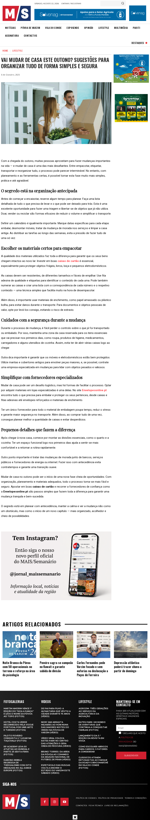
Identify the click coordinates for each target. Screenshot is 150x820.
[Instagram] (54, 802)
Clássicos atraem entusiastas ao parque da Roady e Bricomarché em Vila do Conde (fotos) (93, 762)
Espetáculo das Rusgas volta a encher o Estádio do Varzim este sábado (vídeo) (55, 769)
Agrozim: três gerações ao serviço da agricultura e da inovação (93, 712)
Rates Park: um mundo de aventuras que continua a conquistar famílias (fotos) (93, 726)
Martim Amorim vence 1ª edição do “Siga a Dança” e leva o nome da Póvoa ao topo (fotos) (19, 712)
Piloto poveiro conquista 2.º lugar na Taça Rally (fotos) (17, 738)
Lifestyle (17, 50)
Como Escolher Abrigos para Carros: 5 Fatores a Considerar (93, 749)
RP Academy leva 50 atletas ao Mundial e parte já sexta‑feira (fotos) (16, 750)
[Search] (122, 3)
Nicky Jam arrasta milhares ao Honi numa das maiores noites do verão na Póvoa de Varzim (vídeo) (55, 727)
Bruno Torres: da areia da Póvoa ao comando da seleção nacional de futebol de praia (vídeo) (55, 755)
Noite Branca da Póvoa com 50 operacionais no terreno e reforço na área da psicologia (19, 669)
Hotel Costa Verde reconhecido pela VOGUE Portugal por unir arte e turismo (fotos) (18, 726)
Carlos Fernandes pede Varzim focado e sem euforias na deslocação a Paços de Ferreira (92, 669)
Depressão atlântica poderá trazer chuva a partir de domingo (127, 667)
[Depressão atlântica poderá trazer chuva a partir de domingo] (130, 644)
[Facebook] (45, 802)
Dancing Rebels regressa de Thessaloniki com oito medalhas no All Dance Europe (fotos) (17, 765)
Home (5, 50)
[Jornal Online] (17, 13)
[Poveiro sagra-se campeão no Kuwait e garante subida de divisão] (56, 644)
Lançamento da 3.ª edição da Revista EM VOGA (91, 738)
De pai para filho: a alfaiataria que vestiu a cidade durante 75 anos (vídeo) (56, 712)
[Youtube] (64, 802)
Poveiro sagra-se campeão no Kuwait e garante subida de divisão (56, 667)
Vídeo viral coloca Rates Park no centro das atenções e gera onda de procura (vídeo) (56, 742)
